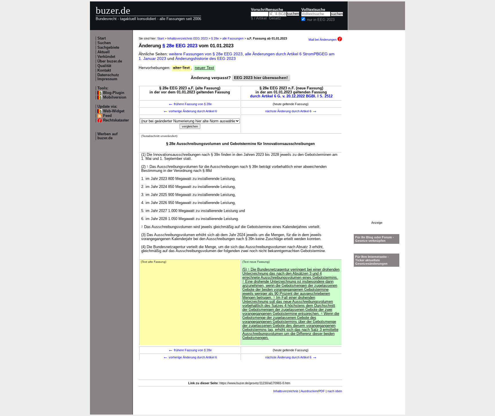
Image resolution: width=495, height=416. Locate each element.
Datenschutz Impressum (108, 77)
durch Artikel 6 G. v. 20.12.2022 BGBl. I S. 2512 (291, 96)
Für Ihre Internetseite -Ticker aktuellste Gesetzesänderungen (372, 260)
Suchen (104, 43)
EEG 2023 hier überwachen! (261, 77)
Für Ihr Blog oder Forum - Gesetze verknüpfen (374, 239)
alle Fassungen (232, 38)
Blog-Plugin (113, 93)
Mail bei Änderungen (323, 39)
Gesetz (275, 18)
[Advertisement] (377, 135)
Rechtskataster (116, 120)
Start (101, 38)
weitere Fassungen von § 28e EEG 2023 (206, 54)
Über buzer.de (109, 61)
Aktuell (103, 52)
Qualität (104, 66)
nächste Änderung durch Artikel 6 (291, 111)
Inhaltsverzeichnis (285, 391)
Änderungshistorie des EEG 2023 (205, 58)
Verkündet (106, 57)
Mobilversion (114, 97)
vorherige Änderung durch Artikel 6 (190, 111)
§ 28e (215, 38)
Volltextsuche (313, 10)
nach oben (334, 391)
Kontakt (104, 70)
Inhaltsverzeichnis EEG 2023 (187, 38)
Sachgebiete (108, 48)
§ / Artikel (259, 18)
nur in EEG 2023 (321, 20)
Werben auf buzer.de (107, 136)
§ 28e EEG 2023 (179, 45)
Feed (107, 116)
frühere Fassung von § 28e (190, 104)
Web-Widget (113, 111)
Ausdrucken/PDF (313, 391)
